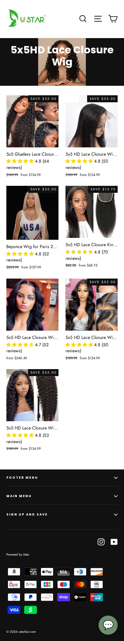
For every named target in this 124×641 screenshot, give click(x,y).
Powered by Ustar (17, 554)
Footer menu (22, 477)
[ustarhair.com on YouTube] (114, 541)
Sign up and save (27, 514)
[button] (20, 161)
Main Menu (19, 496)
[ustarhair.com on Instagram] (101, 541)
